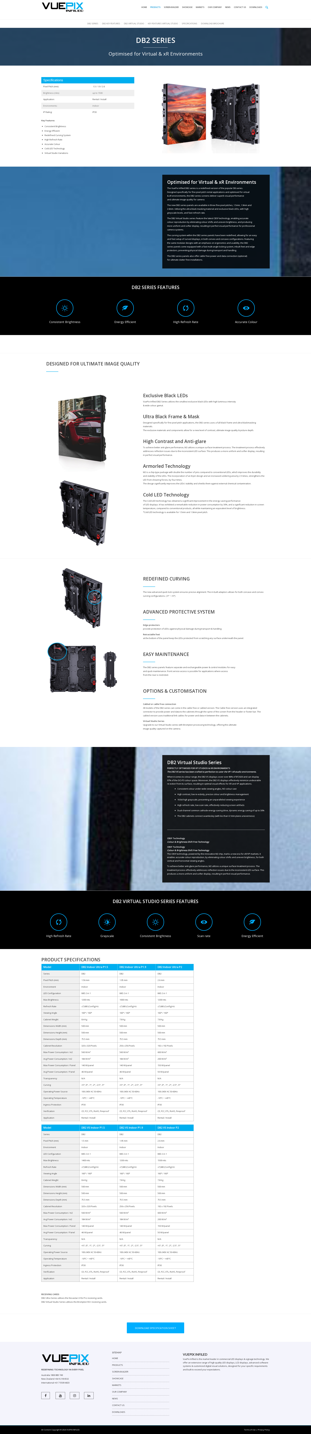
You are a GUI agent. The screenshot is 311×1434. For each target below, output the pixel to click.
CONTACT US (118, 1405)
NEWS (115, 1398)
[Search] (267, 7)
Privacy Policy (264, 1429)
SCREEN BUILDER (120, 1371)
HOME (115, 1358)
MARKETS (116, 1385)
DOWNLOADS (118, 1412)
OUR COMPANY (119, 1391)
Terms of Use (250, 1429)
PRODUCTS (117, 1365)
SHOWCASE (117, 1378)
